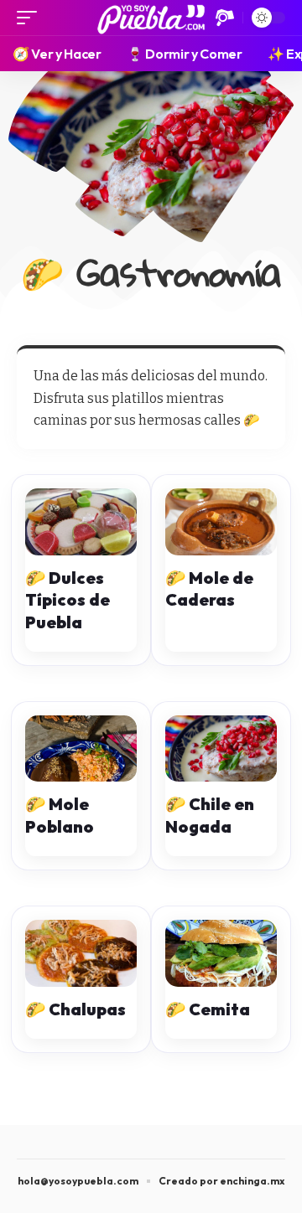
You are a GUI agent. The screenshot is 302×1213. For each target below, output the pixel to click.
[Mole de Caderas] (221, 521)
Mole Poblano (59, 814)
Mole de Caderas (209, 588)
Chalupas (85, 1009)
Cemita (217, 1009)
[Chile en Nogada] (221, 748)
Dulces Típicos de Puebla (67, 599)
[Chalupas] (81, 953)
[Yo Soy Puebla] (151, 17)
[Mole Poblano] (81, 748)
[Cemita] (221, 953)
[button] (31, 17)
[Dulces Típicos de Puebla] (81, 521)
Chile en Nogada (209, 814)
